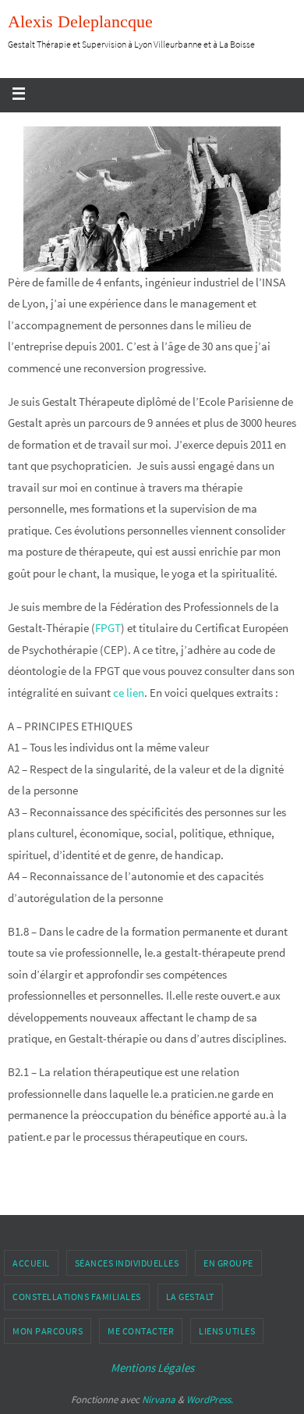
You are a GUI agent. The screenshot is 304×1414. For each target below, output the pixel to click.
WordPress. (209, 1399)
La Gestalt (190, 1296)
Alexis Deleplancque (80, 21)
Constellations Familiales (76, 1296)
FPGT (108, 627)
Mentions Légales (152, 1367)
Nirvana (158, 1399)
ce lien (128, 692)
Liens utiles (227, 1331)
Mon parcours (47, 1331)
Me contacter (141, 1331)
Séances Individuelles (127, 1263)
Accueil (31, 1263)
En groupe (228, 1263)
